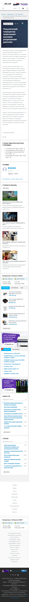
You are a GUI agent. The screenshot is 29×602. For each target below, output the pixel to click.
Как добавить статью (14, 543)
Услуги (14, 491)
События (14, 503)
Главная (3, 14)
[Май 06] (9, 235)
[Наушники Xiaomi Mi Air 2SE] (5, 308)
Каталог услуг (14, 549)
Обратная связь (14, 559)
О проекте (14, 509)
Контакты (14, 512)
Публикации (10, 14)
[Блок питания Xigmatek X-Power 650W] (5, 301)
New (22, 287)
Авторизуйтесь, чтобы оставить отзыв (12, 179)
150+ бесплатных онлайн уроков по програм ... (14, 261)
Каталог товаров (14, 547)
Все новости (7, 432)
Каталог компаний (14, 545)
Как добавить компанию (14, 535)
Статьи (14, 500)
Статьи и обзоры (14, 553)
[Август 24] (9, 195)
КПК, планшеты (19, 14)
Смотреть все (6, 328)
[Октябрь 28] (9, 255)
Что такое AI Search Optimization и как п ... (13, 223)
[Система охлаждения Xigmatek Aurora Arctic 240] (5, 293)
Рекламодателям (14, 506)
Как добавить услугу (14, 541)
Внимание (5, 287)
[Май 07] (9, 216)
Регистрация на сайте (14, 533)
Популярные (14, 287)
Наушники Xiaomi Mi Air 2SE (17, 306)
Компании (14, 494)
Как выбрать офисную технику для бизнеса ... (13, 242)
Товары (15, 488)
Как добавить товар (14, 539)
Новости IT (14, 551)
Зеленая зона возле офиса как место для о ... (12, 202)
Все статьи (6, 188)
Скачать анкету (14, 537)
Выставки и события (14, 557)
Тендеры (14, 555)
